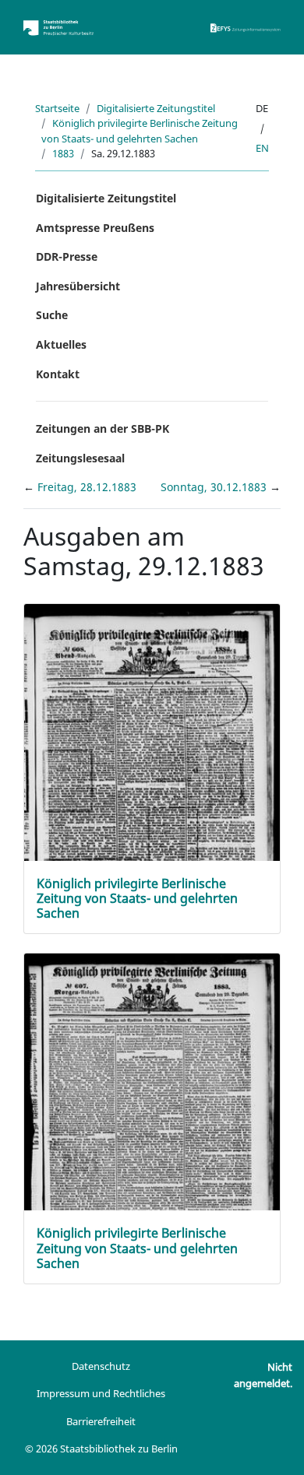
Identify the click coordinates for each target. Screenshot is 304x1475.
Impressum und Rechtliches (101, 1393)
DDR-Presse (66, 256)
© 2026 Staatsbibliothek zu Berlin (101, 1449)
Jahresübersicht (78, 286)
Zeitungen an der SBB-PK (102, 428)
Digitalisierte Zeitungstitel (156, 108)
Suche (52, 314)
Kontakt (58, 374)
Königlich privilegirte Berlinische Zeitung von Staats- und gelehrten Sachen (139, 130)
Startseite (57, 108)
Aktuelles (61, 344)
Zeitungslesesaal (80, 458)
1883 (63, 153)
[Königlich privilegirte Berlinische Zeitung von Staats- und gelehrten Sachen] (152, 792)
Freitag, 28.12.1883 (86, 486)
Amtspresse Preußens (95, 227)
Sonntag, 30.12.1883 (215, 486)
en (262, 148)
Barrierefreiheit (101, 1421)
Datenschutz (101, 1366)
